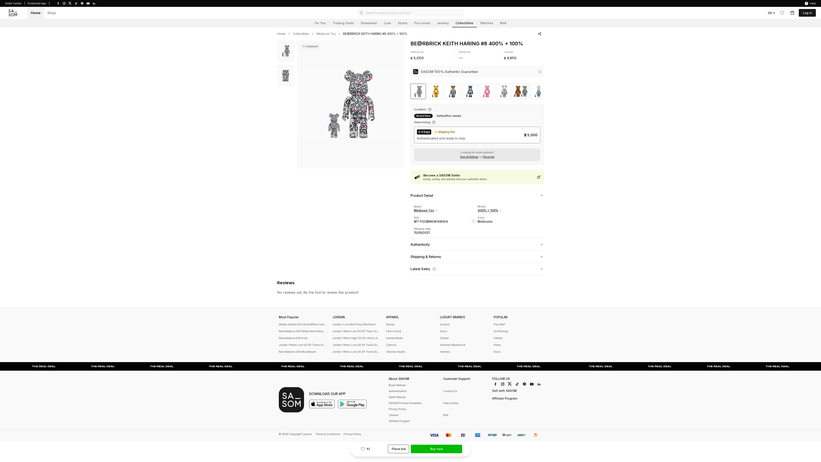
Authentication (398, 391)
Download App (37, 3)
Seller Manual (397, 397)
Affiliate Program (399, 421)
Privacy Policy (397, 409)
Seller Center (13, 3)
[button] (410, 13)
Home (36, 13)
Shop (51, 13)
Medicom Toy (326, 34)
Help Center (450, 403)
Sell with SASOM (504, 390)
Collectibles (301, 34)
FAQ (445, 415)
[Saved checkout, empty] (792, 13)
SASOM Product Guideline (405, 403)
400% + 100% (488, 210)
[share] (539, 34)
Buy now (436, 449)
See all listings (469, 156)
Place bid (489, 156)
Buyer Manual (397, 385)
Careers (394, 415)
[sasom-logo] (13, 12)
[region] (350, 104)
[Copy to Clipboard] (473, 221)
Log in (807, 13)
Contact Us (450, 391)
